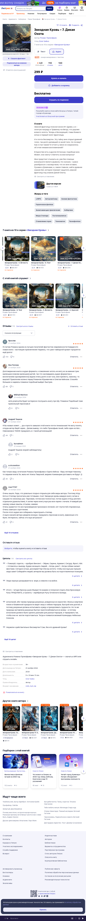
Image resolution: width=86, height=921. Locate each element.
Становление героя (43, 221)
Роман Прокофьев (12, 265)
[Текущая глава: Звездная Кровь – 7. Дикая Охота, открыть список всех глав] (72, 918)
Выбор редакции (10, 771)
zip (35, 686)
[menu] (19, 333)
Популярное (42, 14)
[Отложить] (26, 238)
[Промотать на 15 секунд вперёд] (79, 918)
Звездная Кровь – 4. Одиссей (67, 310)
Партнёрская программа (54, 850)
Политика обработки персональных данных (62, 872)
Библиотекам (50, 843)
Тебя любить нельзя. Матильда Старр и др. (60, 808)
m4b (27, 686)
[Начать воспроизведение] (83, 918)
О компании (7, 836)
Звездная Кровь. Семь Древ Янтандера (11, 733)
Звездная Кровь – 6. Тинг (41, 263)
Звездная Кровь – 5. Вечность (16, 263)
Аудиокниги (7, 880)
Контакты (6, 839)
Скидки (52, 14)
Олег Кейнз (30, 679)
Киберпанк (68, 210)
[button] (39, 64)
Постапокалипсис (59, 216)
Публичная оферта (52, 869)
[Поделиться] (82, 25)
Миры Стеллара (42, 216)
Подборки (62, 14)
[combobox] (30, 9)
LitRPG (38, 199)
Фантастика (21, 771)
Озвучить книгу (51, 857)
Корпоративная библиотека (56, 861)
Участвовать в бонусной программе (50, 116)
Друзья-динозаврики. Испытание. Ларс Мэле (20, 821)
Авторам (48, 839)
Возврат (6, 854)
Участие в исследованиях (13, 846)
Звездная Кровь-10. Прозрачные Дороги (68, 733)
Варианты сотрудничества (55, 846)
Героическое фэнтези (44, 204)
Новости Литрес (38, 771)
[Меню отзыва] (81, 357)
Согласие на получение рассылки (58, 876)
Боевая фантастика (69, 199)
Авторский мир (51, 199)
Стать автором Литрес (53, 854)
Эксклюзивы (7, 883)
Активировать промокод (12, 869)
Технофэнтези (74, 221)
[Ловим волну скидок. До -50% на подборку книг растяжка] (43, 3)
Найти (49, 9)
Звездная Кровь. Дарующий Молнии (49, 733)
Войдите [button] (8, 548)
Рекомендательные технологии (57, 880)
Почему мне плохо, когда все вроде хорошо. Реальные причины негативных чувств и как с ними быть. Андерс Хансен (22, 815)
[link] (39, 340)
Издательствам (51, 836)
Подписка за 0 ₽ (7, 14)
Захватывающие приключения (48, 210)
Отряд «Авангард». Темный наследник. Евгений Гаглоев (62, 812)
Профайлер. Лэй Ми (10, 805)
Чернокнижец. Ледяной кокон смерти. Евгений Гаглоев (61, 818)
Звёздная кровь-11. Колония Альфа (30, 733)
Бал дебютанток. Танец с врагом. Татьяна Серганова (60, 803)
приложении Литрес (47, 894)
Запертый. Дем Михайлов (12, 809)
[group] (43, 341)
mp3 (31, 686)
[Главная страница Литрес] (6, 8)
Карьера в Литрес (10, 843)
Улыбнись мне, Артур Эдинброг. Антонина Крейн (21, 802)
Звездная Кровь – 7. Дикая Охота (70, 263)
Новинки (31, 14)
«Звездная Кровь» (62, 44)
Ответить (74, 357)
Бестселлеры (8, 872)
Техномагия (60, 221)
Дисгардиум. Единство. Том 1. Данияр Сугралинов (63, 823)
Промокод (20, 14)
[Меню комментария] (81, 408)
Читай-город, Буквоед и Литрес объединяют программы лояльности (70, 777)
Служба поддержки (10, 850)
